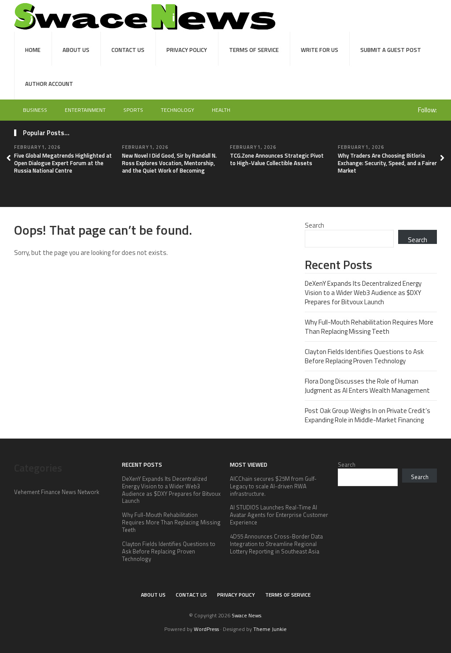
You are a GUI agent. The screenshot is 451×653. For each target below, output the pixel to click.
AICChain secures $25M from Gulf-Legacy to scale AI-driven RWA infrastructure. (273, 486)
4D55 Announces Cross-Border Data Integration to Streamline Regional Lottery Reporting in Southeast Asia (276, 544)
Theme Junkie (270, 629)
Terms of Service (254, 49)
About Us (76, 49)
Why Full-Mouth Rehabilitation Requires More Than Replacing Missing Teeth (369, 326)
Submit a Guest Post (390, 49)
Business (35, 110)
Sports (133, 110)
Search (314, 225)
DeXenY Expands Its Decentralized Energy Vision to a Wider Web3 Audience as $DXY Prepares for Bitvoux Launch (363, 292)
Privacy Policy (186, 49)
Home (33, 49)
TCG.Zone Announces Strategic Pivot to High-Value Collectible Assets (277, 159)
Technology (177, 110)
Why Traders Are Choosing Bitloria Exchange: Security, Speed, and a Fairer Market (387, 163)
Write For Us (319, 49)
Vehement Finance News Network (56, 491)
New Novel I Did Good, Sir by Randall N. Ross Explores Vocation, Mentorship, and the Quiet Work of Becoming (169, 163)
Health (221, 110)
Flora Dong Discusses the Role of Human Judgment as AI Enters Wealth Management (367, 385)
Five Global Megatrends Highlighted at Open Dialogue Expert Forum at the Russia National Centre (63, 163)
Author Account (49, 83)
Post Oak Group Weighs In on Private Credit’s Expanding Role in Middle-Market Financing (367, 415)
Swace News (246, 615)
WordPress (206, 629)
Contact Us (127, 49)
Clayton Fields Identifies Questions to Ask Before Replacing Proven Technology (364, 356)
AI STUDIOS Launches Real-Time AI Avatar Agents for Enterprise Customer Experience (279, 515)
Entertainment (85, 110)
